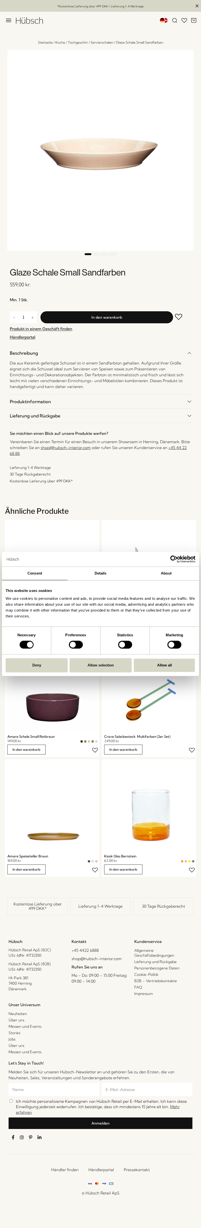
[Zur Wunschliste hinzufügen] (182, 317)
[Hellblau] (96, 741)
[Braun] (89, 861)
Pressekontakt (137, 1169)
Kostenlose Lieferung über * (37, 906)
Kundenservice (148, 941)
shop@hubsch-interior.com (66, 447)
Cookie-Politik (146, 974)
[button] (88, 254)
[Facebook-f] (13, 1137)
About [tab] (166, 573)
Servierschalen (102, 42)
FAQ (138, 987)
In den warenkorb (106, 317)
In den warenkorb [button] (26, 749)
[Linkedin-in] (39, 1137)
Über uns (16, 1020)
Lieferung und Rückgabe (35, 416)
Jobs (12, 1039)
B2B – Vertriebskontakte (155, 980)
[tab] (100, 353)
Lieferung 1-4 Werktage (100, 906)
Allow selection (101, 665)
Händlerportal (101, 1169)
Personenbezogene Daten (156, 968)
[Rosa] (186, 861)
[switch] (76, 645)
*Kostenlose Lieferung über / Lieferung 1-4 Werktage (100, 6)
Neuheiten (18, 1013)
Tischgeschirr (78, 42)
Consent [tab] (34, 573)
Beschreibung (24, 353)
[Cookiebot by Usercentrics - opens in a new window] (173, 559)
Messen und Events (25, 1026)
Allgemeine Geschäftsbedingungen (154, 953)
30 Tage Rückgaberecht (163, 906)
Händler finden (65, 1169)
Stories (14, 1032)
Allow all (164, 665)
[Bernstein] (182, 861)
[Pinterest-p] (30, 1137)
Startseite (45, 42)
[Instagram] (21, 1137)
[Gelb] (189, 861)
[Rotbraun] (81, 741)
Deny (36, 665)
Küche (60, 42)
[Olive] (92, 741)
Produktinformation (30, 401)
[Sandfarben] (89, 741)
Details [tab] (101, 573)
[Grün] (85, 741)
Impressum (143, 993)
